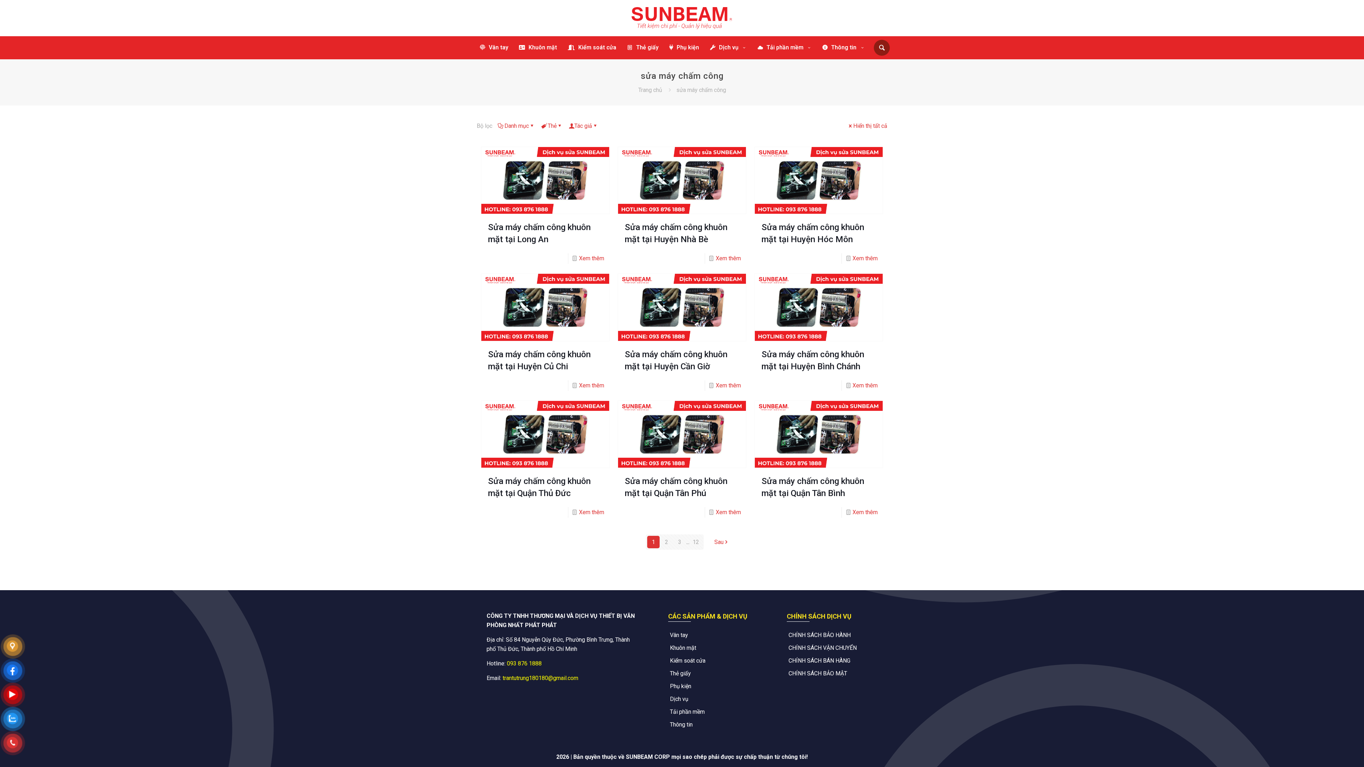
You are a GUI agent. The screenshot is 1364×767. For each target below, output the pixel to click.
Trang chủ (650, 90)
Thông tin (681, 724)
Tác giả (583, 126)
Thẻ (552, 126)
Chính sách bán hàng (819, 660)
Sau (719, 542)
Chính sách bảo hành (820, 635)
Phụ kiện (680, 686)
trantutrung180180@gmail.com (540, 678)
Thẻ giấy (680, 673)
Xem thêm (591, 258)
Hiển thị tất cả (870, 126)
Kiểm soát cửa (687, 660)
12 (696, 542)
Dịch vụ (679, 699)
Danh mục (516, 126)
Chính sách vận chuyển (823, 647)
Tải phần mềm (687, 711)
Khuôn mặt (683, 647)
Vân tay (679, 635)
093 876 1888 (524, 663)
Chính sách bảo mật (818, 673)
